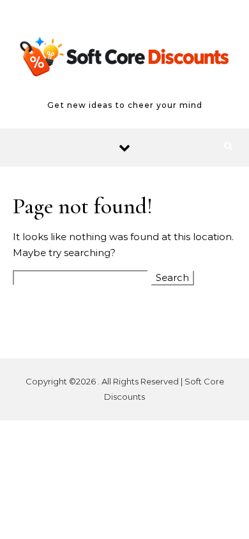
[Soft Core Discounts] (124, 58)
